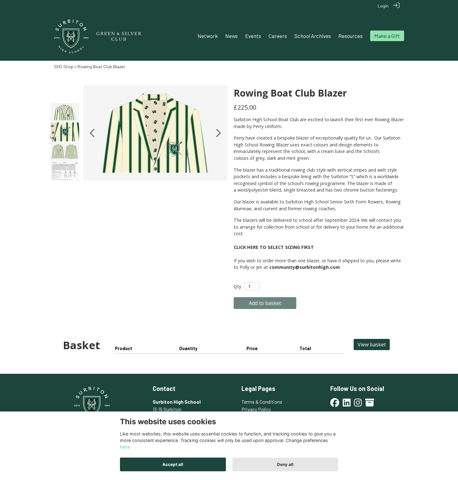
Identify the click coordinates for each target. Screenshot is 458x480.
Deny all (285, 464)
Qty (237, 286)
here (125, 447)
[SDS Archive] (369, 404)
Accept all (172, 464)
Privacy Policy (256, 409)
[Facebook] (334, 404)
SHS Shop (64, 66)
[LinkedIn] (347, 404)
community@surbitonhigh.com (304, 267)
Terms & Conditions (261, 402)
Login (383, 5)
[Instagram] (358, 404)
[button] (93, 133)
